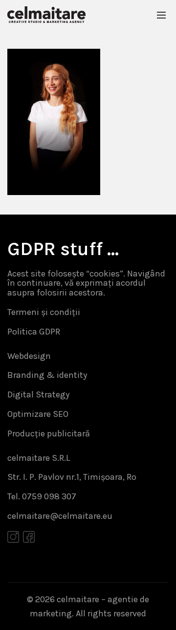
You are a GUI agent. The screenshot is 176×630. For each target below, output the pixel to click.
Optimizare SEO (37, 414)
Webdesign (29, 356)
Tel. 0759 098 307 (41, 496)
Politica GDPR (33, 331)
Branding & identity (47, 375)
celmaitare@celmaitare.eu (59, 516)
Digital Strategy (38, 394)
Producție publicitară (48, 433)
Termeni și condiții (43, 312)
